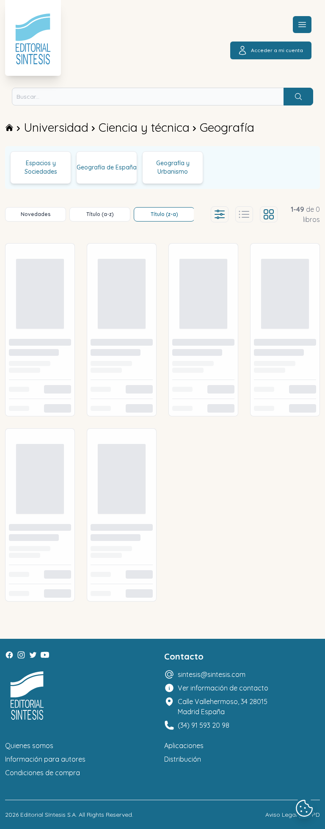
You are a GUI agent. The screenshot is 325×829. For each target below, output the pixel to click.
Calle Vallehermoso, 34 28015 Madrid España (222, 706)
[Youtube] (45, 655)
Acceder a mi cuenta (277, 50)
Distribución (182, 759)
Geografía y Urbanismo (173, 167)
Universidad (56, 127)
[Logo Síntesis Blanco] (27, 696)
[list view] (244, 214)
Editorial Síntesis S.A (48, 814)
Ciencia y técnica (144, 127)
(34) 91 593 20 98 (203, 725)
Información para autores (45, 759)
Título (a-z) (100, 214)
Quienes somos (29, 745)
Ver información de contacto (223, 688)
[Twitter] (33, 655)
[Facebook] (9, 655)
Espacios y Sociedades (41, 167)
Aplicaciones (184, 745)
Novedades (36, 214)
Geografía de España (107, 167)
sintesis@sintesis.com (211, 674)
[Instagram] (21, 655)
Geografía (227, 127)
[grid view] (269, 214)
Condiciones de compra (42, 772)
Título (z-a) (164, 214)
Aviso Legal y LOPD (292, 814)
